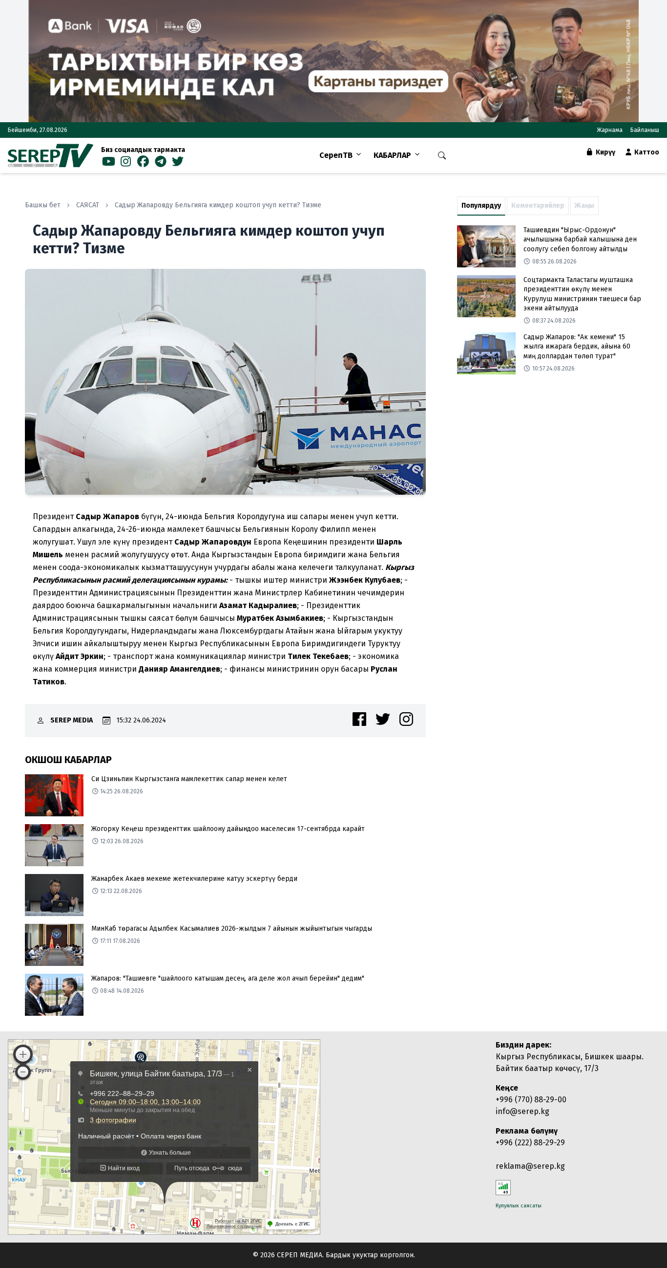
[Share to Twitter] (383, 719)
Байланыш (644, 130)
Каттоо (646, 152)
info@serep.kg (522, 1111)
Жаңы (584, 205)
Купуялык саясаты (519, 1205)
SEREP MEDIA (71, 720)
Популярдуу (481, 205)
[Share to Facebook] (359, 719)
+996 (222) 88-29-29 (530, 1142)
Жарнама (610, 130)
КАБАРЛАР (392, 155)
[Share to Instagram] (406, 719)
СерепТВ (336, 155)
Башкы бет (43, 205)
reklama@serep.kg (530, 1166)
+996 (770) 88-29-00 (531, 1099)
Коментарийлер (537, 205)
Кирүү (604, 152)
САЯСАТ (87, 205)
